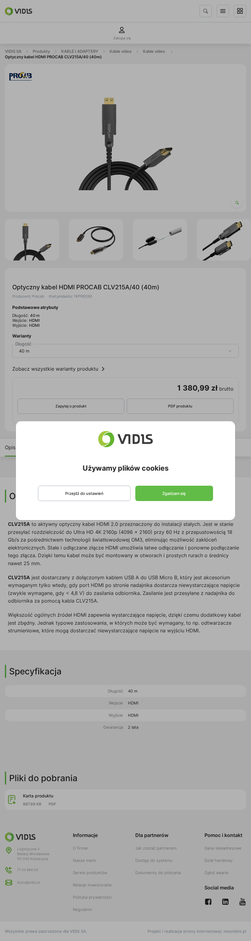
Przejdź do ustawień (84, 493)
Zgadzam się (174, 493)
